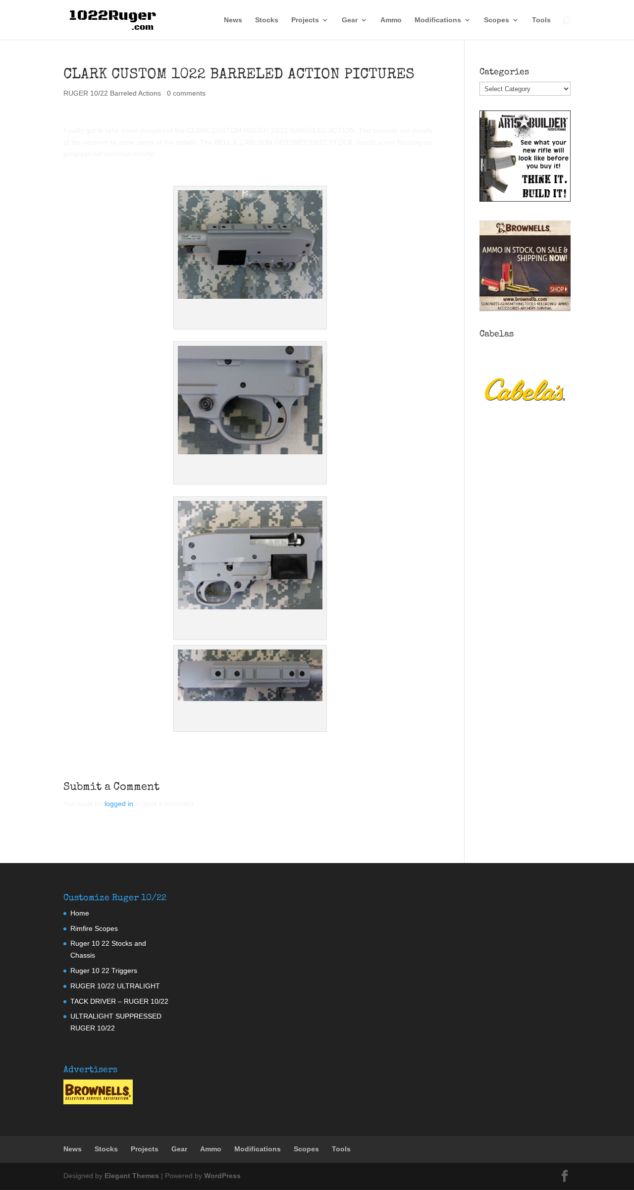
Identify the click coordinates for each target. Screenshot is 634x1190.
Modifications (438, 20)
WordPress (222, 1176)
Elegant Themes (132, 1176)
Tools (541, 20)
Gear (350, 20)
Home (79, 913)
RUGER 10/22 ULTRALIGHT (115, 986)
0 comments (186, 93)
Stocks (266, 20)
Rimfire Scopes (94, 928)
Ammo (391, 20)
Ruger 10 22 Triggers (103, 970)
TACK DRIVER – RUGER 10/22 (119, 1001)
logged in (119, 804)
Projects (305, 20)
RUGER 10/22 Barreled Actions (112, 93)
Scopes (496, 20)
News (233, 20)
